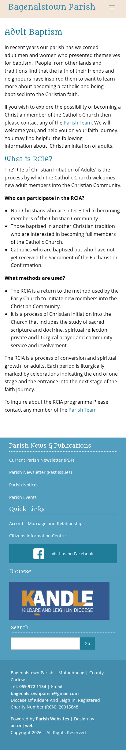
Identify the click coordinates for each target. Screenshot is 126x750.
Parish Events (23, 497)
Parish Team (78, 122)
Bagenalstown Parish (51, 7)
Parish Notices (24, 485)
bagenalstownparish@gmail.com (45, 693)
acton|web (22, 725)
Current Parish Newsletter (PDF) (41, 460)
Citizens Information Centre (37, 536)
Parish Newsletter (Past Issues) (40, 472)
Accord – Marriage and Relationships (47, 523)
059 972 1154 (32, 686)
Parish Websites (52, 719)
